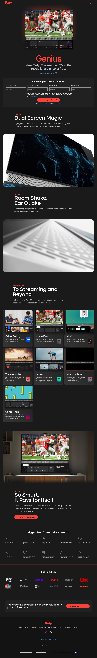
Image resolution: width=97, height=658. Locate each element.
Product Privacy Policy (57, 103)
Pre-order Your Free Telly (26, 517)
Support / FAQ (52, 627)
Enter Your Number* (54, 85)
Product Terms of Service (26, 652)
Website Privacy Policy (55, 652)
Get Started (42, 627)
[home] (8, 2)
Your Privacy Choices (69, 652)
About (27, 627)
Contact (75, 627)
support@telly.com (35, 96)
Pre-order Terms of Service (43, 103)
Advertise (68, 627)
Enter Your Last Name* (33, 85)
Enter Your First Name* (11, 85)
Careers (33, 627)
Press (60, 627)
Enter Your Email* (75, 85)
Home (21, 627)
